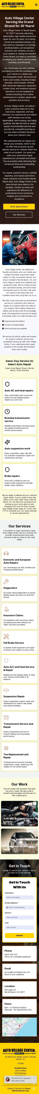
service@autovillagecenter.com (17, 972)
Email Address (12, 903)
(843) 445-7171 (11, 954)
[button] (35, 4)
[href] (19, 1027)
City (7, 923)
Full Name (9, 893)
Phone (8, 913)
